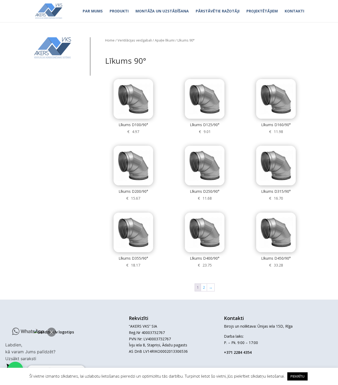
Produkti (119, 11)
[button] (51, 332)
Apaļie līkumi (165, 40)
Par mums (93, 11)
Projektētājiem (262, 11)
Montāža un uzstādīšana (162, 11)
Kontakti (294, 11)
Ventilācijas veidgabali (135, 40)
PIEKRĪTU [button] (297, 376)
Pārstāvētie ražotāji (218, 11)
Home (110, 40)
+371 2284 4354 (238, 352)
